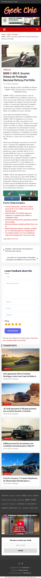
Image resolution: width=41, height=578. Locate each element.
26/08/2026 (7, 379)
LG (15, 504)
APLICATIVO (5, 495)
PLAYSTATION (32, 504)
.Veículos (7, 70)
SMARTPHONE (13, 508)
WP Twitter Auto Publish (12, 577)
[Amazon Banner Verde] (20, 191)
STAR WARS (25, 508)
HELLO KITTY (5, 504)
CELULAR (11, 495)
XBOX (36, 508)
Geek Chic (25, 568)
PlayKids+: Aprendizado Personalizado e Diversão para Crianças (19, 250)
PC (26, 504)
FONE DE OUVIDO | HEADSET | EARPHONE (13, 500)
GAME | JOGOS (30, 500)
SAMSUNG (5, 508)
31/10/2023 (7, 84)
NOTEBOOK (20, 504)
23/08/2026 (7, 414)
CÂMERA (24, 495)
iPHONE (12, 504)
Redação (15, 84)
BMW (9, 239)
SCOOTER (14, 239)
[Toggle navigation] (4, 29)
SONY (19, 508)
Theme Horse (23, 570)
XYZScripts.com (31, 577)
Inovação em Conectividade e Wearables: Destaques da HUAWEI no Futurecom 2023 (21, 259)
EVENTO (30, 495)
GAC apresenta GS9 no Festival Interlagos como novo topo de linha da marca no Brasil (20, 376)
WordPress (27, 573)
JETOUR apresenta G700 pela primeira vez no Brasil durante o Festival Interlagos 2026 (19, 411)
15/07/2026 (7, 448)
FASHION (35, 495)
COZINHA (17, 495)
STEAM (31, 508)
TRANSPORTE (10, 345)
